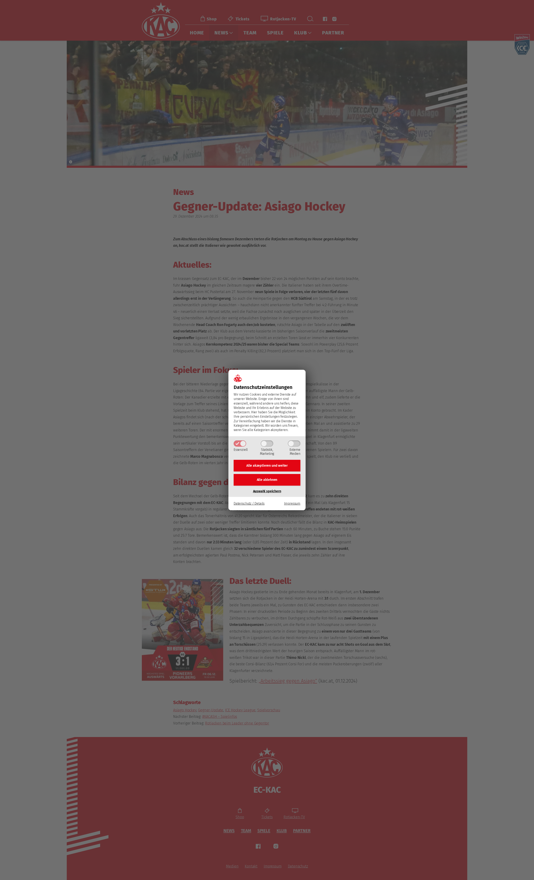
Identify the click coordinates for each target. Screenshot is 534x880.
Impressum (292, 503)
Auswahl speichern (267, 491)
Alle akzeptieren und (267, 466)
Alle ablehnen (267, 480)
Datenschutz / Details (249, 503)
